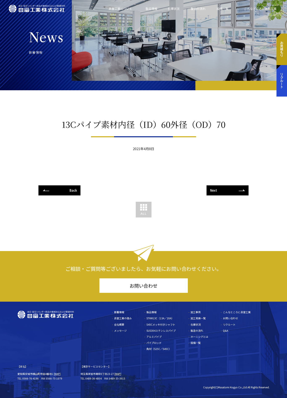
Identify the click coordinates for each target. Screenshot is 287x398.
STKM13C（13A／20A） (160, 318)
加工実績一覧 (198, 318)
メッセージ (120, 330)
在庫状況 (174, 9)
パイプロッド (154, 342)
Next (213, 190)
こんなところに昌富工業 (260, 9)
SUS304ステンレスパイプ (161, 330)
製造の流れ (198, 9)
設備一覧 (222, 9)
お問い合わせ (143, 285)
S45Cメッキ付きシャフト (160, 324)
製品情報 (151, 9)
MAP (57, 374)
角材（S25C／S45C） (158, 349)
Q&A (225, 330)
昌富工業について (120, 9)
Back (73, 190)
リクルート (229, 324)
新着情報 (119, 312)
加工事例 (196, 312)
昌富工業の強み (123, 318)
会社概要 (119, 324)
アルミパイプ (154, 336)
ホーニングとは (199, 336)
